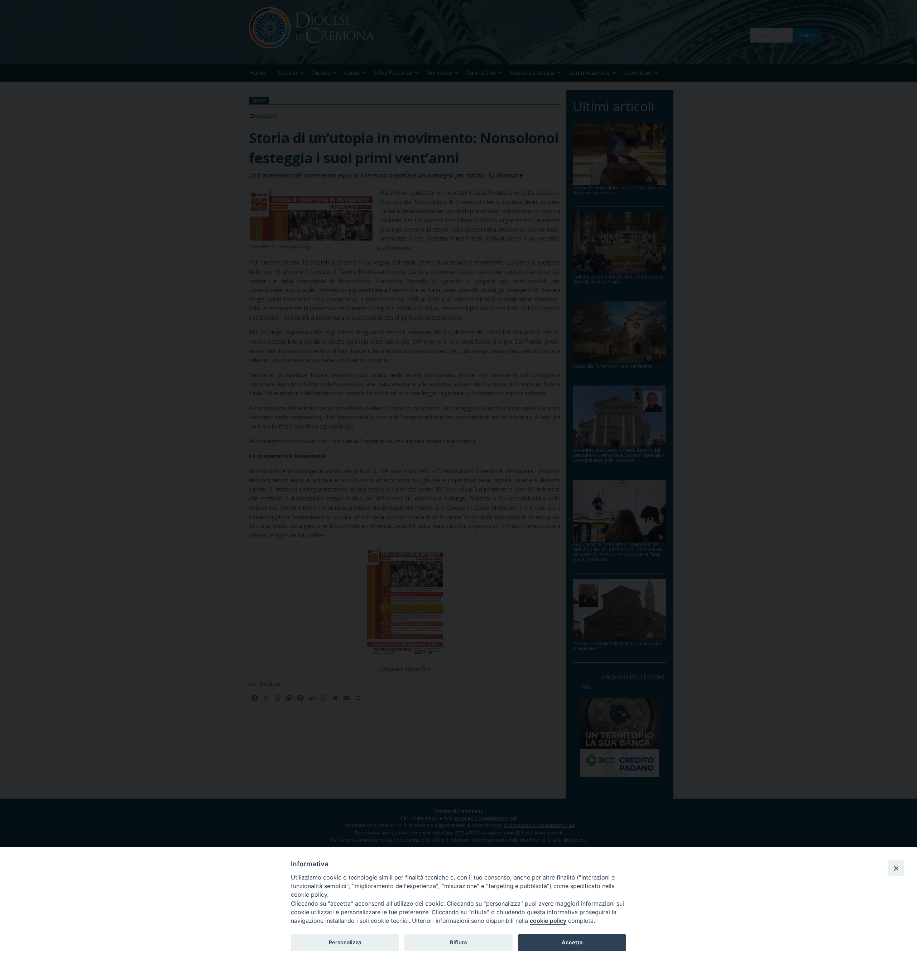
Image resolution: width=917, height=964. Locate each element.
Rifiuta (458, 942)
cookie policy (548, 920)
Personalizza (345, 942)
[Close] (896, 868)
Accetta (572, 942)
